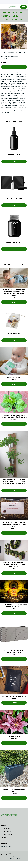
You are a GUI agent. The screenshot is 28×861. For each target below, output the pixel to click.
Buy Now (14, 66)
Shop (23, 6)
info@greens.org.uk (5, 2)
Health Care (11, 52)
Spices (2, 54)
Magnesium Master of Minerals (14, 242)
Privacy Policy (11, 858)
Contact (10, 856)
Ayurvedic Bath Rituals (14, 333)
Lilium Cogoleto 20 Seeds (14, 736)
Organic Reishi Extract (14, 155)
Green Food (7, 828)
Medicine (7, 54)
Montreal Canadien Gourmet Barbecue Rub (14, 696)
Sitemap (18, 858)
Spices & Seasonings (19, 52)
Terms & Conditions (18, 856)
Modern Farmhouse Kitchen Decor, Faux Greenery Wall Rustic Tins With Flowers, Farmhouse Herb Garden (14, 564)
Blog (5, 837)
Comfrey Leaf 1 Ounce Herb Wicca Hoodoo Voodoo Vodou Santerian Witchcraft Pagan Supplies (14, 524)
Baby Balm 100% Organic (14, 377)
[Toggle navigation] (3, 6)
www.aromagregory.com (7, 111)
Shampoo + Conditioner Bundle (14, 198)
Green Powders (7, 831)
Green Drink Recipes (9, 834)
